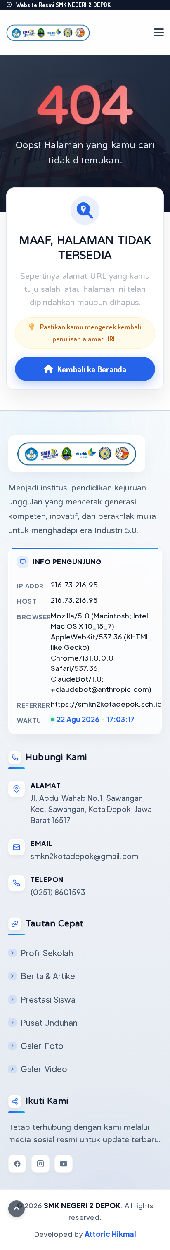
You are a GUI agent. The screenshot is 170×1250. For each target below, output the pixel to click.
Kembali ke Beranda (91, 369)
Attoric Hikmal (110, 1233)
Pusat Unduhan (49, 1022)
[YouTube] (63, 1164)
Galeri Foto (42, 1046)
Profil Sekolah (47, 953)
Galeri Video (44, 1069)
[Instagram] (40, 1164)
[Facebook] (17, 1164)
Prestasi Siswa (48, 999)
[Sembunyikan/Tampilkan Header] (16, 1208)
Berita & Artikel (49, 976)
